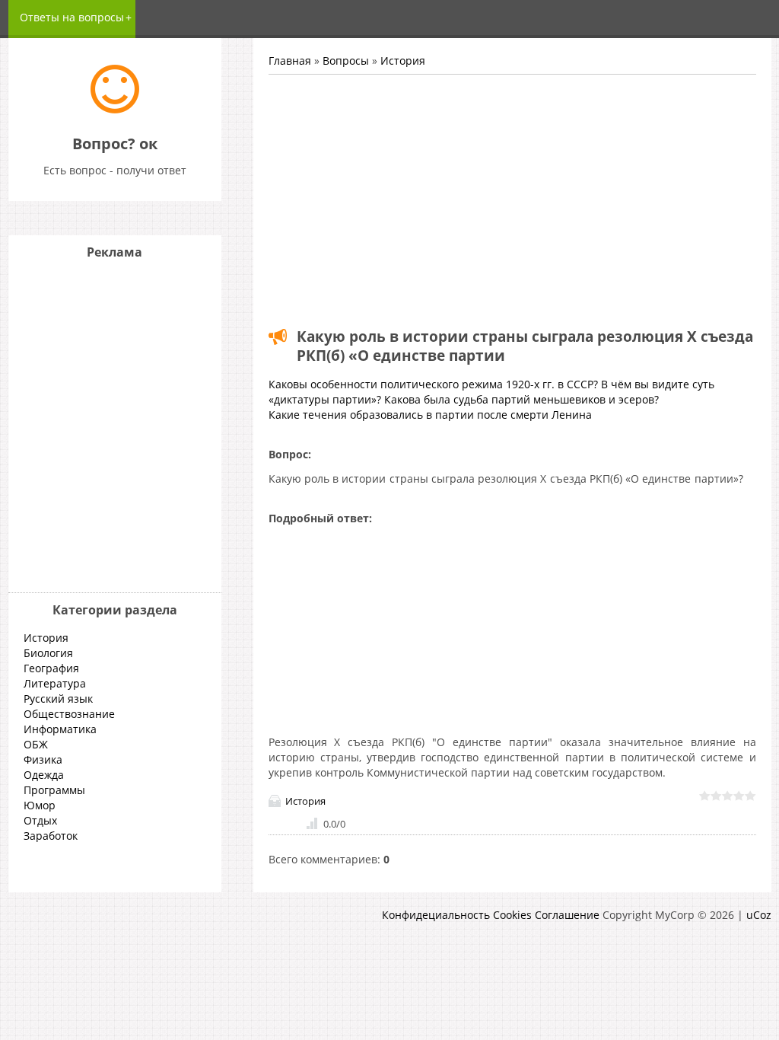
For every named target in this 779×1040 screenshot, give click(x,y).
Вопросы (346, 60)
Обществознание (69, 714)
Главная (290, 60)
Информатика (60, 729)
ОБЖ (36, 744)
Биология (48, 653)
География (51, 668)
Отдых (40, 820)
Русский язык (58, 698)
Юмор (40, 805)
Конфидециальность (436, 915)
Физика (43, 759)
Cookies (512, 915)
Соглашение (567, 915)
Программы (54, 790)
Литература (55, 683)
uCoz (758, 915)
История (402, 60)
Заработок (51, 835)
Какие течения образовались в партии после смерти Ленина (430, 414)
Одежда (44, 774)
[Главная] (115, 109)
